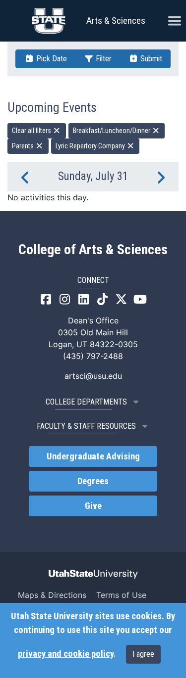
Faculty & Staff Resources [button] (86, 426)
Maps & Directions (52, 595)
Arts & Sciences (115, 20)
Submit (150, 58)
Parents (23, 146)
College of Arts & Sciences (93, 250)
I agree (143, 654)
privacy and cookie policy (65, 653)
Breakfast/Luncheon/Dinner (112, 131)
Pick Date (50, 58)
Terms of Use (121, 595)
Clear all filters (32, 131)
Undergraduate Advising (93, 456)
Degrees (93, 481)
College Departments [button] (86, 402)
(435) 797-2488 (93, 356)
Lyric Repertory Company (91, 146)
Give (93, 505)
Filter (103, 58)
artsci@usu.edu (93, 376)
